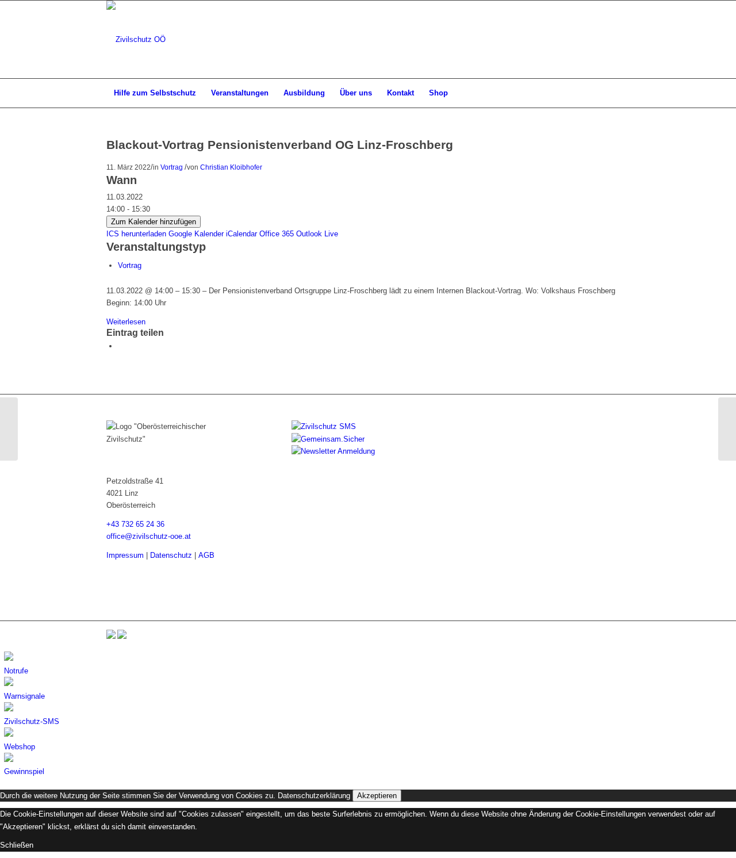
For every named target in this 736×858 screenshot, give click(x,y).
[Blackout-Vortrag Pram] (9, 429)
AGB (206, 555)
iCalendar (241, 233)
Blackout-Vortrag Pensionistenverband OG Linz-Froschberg (279, 144)
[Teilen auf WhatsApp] (121, 346)
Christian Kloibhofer (231, 167)
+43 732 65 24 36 (135, 524)
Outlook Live (317, 233)
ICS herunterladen (136, 233)
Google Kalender (196, 233)
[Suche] (622, 93)
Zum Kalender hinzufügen (153, 221)
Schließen (16, 845)
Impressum (125, 555)
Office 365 (276, 233)
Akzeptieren (377, 795)
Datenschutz (171, 555)
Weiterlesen (125, 321)
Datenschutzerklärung (314, 795)
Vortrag (171, 167)
